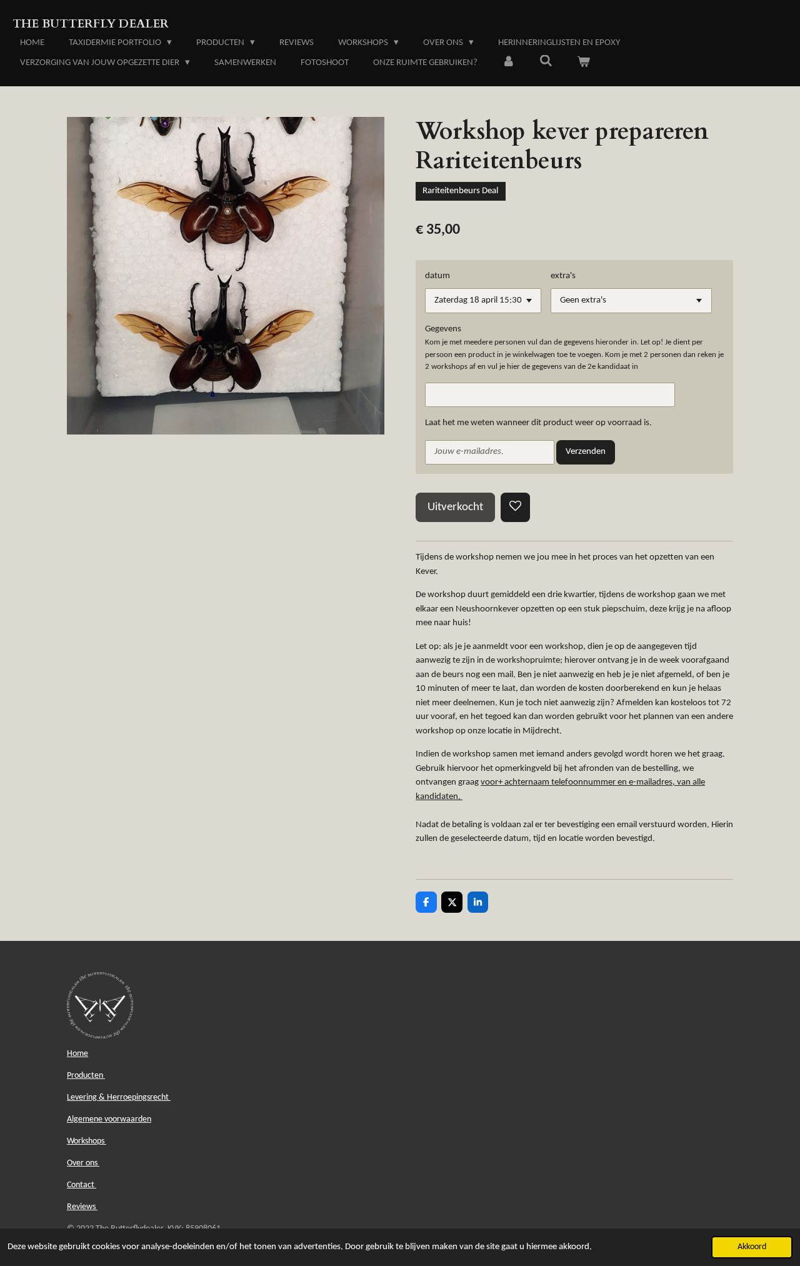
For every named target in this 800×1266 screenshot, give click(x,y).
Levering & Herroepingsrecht (119, 1097)
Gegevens (443, 329)
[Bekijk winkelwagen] (583, 63)
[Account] (508, 63)
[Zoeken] (546, 62)
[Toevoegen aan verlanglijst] (515, 507)
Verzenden (586, 451)
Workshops (86, 1141)
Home (77, 1053)
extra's (563, 276)
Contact (81, 1185)
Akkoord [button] (752, 1247)
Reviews (82, 1207)
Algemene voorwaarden (109, 1119)
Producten (86, 1075)
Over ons (83, 1163)
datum (437, 276)
